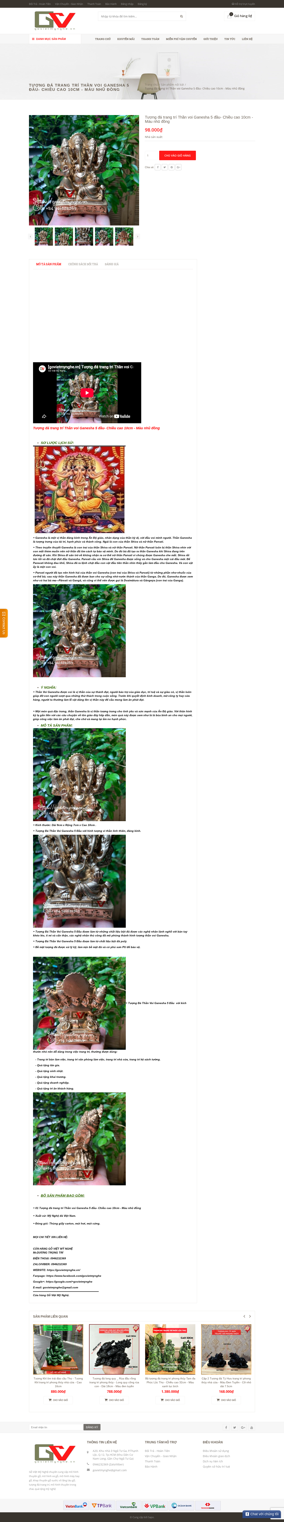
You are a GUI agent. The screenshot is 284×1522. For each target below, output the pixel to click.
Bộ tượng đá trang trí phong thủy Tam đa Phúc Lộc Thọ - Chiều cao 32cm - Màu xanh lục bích (170, 1382)
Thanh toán (150, 39)
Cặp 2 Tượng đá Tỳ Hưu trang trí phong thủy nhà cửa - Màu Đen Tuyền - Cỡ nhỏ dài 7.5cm (226, 1382)
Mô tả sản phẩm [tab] (48, 264)
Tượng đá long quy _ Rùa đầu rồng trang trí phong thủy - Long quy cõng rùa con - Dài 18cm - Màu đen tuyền (114, 1382)
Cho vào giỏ (60, 1400)
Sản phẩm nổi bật (172, 84)
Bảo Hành (111, 4)
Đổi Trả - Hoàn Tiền (40, 4)
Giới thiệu (210, 39)
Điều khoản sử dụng (216, 1451)
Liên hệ (247, 39)
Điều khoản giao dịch (216, 1456)
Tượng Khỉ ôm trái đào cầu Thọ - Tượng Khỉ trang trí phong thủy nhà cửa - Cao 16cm (58, 1382)
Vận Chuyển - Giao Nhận (69, 4)
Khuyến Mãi (126, 39)
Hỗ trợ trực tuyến (244, 4)
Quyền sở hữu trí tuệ (216, 1466)
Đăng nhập (127, 4)
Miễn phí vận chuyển (181, 39)
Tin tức (229, 39)
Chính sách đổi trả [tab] (83, 264)
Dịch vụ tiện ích (213, 1461)
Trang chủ (103, 39)
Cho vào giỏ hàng (177, 155)
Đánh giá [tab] (112, 264)
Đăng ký (142, 4)
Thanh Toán (94, 4)
